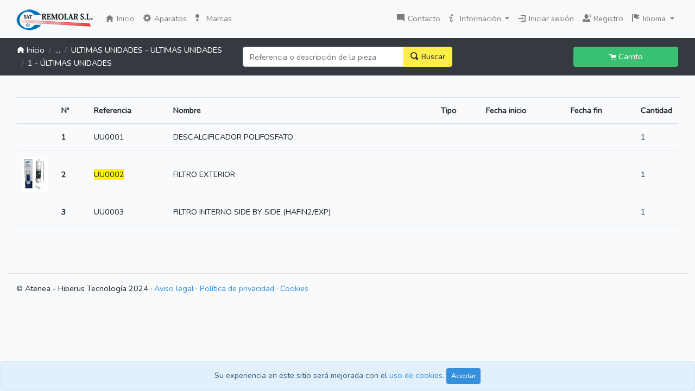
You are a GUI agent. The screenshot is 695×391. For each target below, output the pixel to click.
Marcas (218, 18)
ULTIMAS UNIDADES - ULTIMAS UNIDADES (146, 50)
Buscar (432, 56)
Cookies (294, 288)
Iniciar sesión (550, 18)
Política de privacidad (237, 288)
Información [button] (480, 18)
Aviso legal (174, 288)
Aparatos (169, 18)
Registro (605, 17)
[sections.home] (54, 20)
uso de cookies (416, 375)
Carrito (629, 56)
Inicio (127, 18)
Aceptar (463, 375)
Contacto (423, 18)
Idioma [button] (654, 18)
